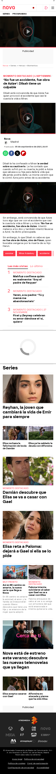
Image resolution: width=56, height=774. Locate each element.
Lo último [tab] (36, 266)
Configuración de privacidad (21, 768)
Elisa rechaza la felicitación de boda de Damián (15, 446)
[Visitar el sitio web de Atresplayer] (28, 741)
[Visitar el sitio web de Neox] (34, 729)
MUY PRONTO (10, 582)
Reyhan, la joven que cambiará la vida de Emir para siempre (27, 412)
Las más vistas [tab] (18, 266)
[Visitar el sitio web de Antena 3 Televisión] (10, 729)
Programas (20, 14)
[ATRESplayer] (46, 8)
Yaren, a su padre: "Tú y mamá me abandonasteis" (28, 298)
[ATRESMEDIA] (28, 720)
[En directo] (33, 8)
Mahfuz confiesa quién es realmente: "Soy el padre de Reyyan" (28, 279)
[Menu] (52, 8)
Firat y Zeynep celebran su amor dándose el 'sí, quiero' (29, 318)
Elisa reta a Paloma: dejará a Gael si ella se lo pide (27, 551)
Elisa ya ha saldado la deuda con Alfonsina (40, 444)
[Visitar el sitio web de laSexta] (22, 729)
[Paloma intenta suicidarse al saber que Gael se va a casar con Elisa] (41, 572)
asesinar (9, 253)
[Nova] (14, 8)
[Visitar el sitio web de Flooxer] (42, 741)
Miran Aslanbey (26, 253)
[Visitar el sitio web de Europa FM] (45, 735)
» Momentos (32, 65)
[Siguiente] (54, 0)
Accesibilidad (43, 768)
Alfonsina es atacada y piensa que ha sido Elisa (38, 696)
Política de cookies (16, 763)
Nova (5, 65)
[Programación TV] (40, 8)
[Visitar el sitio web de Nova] (45, 729)
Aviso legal (17, 759)
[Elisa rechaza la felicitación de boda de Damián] (15, 433)
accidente (44, 253)
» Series (12, 65)
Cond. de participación (37, 763)
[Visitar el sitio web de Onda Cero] (34, 735)
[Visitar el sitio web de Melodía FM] (13, 741)
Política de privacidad (34, 759)
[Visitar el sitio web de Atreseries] (22, 735)
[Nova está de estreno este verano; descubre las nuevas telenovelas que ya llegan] (28, 635)
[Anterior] (2, 0)
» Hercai (21, 65)
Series (6, 14)
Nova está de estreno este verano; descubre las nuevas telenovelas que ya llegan (25, 660)
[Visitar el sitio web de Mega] (10, 735)
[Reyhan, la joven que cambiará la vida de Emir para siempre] (28, 389)
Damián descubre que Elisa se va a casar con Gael (25, 497)
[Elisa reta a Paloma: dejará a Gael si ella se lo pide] (28, 525)
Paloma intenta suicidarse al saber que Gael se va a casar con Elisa (39, 591)
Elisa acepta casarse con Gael (15, 695)
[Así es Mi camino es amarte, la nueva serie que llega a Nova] (15, 572)
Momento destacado (27, 272)
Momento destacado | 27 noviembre (29, 311)
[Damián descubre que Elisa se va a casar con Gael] (28, 471)
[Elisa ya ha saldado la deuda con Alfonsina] (41, 433)
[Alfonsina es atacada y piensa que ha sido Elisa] (41, 683)
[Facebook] (6, 143)
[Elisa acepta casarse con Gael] (15, 683)
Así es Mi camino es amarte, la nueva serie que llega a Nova (14, 589)
